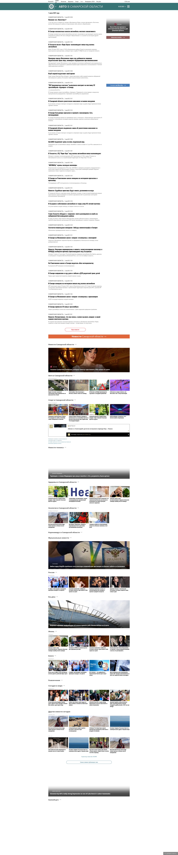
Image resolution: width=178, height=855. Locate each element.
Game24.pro (53, 800)
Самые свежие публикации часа (89, 762)
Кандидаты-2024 (90, 1)
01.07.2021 (121, 6)
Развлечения (54, 680)
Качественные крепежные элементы (54, 443)
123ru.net (127, 1)
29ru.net (50, 736)
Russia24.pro (51, 575)
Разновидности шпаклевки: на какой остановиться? (57, 438)
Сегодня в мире (55, 686)
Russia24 (50, 1)
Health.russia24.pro (53, 485)
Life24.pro (50, 634)
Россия (51, 572)
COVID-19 (57, 1)
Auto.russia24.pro (52, 378)
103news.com (51, 714)
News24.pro (51, 658)
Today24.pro (51, 688)
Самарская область (55, 17)
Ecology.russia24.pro (53, 510)
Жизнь (51, 631)
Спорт (77, 1)
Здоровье (70, 1)
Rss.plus (99, 1)
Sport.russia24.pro (52, 403)
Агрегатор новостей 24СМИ (89, 756)
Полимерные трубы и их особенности (55, 440)
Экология (63, 1)
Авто (82, 1)
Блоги (51, 656)
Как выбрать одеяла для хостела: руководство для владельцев (59, 441)
